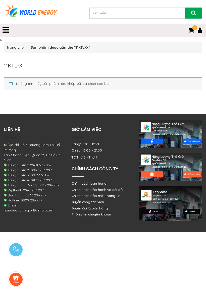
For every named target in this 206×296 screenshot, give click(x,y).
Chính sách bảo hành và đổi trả (97, 190)
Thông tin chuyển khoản (91, 214)
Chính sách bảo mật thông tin (96, 196)
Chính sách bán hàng (89, 183)
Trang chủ (15, 47)
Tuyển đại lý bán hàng (90, 208)
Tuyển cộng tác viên (88, 202)
